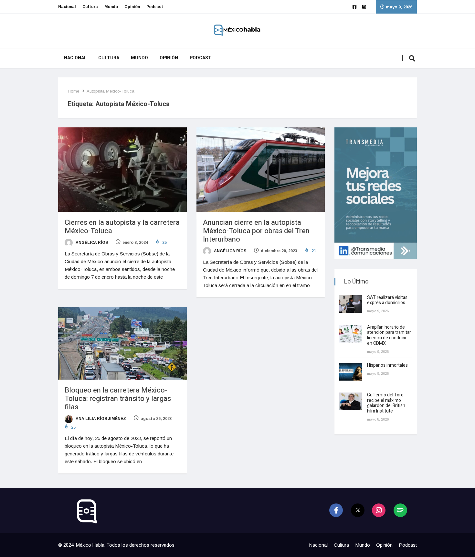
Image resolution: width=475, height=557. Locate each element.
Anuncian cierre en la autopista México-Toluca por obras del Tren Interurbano (256, 230)
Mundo (111, 7)
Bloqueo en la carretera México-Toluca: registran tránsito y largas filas (118, 398)
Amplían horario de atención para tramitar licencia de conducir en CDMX (389, 335)
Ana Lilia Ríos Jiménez (100, 418)
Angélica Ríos (91, 242)
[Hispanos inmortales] (350, 372)
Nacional (67, 7)
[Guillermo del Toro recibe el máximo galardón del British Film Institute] (350, 401)
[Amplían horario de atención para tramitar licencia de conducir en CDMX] (350, 334)
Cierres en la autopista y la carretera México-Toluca (122, 226)
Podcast (154, 7)
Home (73, 91)
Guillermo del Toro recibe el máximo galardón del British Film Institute (386, 403)
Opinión (132, 7)
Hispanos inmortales (387, 365)
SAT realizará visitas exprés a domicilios (387, 300)
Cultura (90, 7)
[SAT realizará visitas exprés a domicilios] (350, 304)
